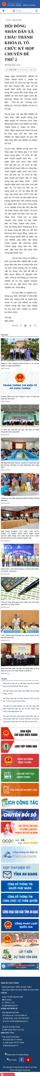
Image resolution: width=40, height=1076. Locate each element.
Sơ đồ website (13, 997)
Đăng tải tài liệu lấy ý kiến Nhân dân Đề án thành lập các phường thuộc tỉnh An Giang (21, 684)
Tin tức (8, 20)
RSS (21, 997)
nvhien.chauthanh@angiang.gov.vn (16, 1021)
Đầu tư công (17, 20)
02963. (7, 1003)
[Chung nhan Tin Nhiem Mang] (17, 1054)
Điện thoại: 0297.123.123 (14, 1030)
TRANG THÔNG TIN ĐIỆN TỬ (14, 3)
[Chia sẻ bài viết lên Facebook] (20, 325)
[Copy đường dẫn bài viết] (35, 325)
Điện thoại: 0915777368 (14, 1043)
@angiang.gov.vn (11, 1005)
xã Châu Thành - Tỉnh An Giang (21, 5)
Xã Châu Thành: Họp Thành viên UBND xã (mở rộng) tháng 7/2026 (21, 692)
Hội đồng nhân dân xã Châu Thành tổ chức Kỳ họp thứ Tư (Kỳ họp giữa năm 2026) (21, 699)
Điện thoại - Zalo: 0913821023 (17, 1018)
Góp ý (4, 997)
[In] (30, 325)
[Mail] (25, 325)
